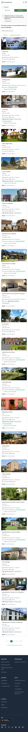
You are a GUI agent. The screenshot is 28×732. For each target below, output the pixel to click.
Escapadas (4, 680)
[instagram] (5, 727)
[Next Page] (19, 641)
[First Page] (7, 641)
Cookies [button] (17, 686)
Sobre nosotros (5, 662)
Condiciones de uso (20, 680)
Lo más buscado (5, 686)
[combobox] (14, 7)
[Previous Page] (9, 641)
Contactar (4, 672)
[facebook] (2, 727)
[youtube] (16, 727)
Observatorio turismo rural (6, 668)
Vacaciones (4, 683)
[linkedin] (23, 727)
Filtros (8, 10)
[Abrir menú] (26, 2)
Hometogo (4, 702)
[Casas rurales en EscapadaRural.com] (6, 2)
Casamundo (4, 707)
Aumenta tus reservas (20, 662)
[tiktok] (12, 727)
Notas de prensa (5, 664)
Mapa (21, 10)
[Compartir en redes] (23, 2)
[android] (14, 720)
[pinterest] (19, 727)
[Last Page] (21, 641)
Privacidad (17, 683)
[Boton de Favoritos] (24, 39)
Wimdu (3, 704)
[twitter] (9, 727)
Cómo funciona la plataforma (19, 692)
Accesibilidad (18, 689)
